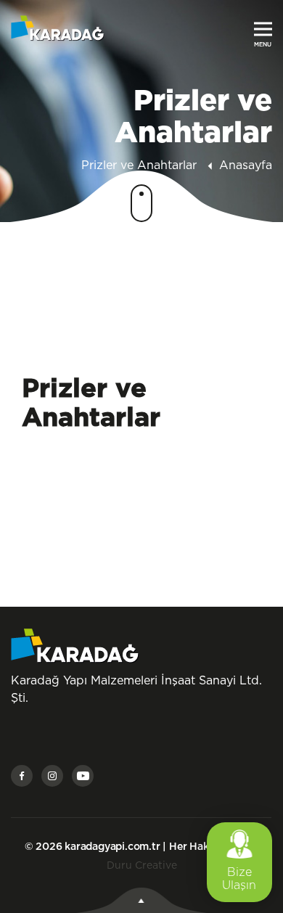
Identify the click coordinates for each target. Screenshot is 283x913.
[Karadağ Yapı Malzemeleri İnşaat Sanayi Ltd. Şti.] (57, 28)
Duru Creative (142, 866)
